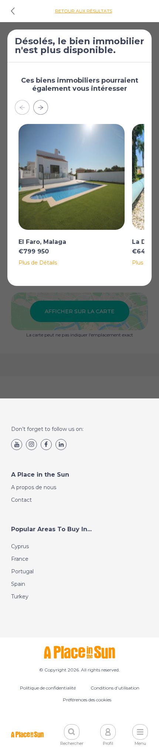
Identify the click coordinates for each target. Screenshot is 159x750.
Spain (18, 584)
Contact (21, 500)
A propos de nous (33, 487)
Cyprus (20, 546)
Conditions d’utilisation (115, 688)
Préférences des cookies (87, 699)
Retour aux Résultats (83, 11)
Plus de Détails (37, 262)
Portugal (22, 571)
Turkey (19, 596)
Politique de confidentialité (48, 688)
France (19, 559)
